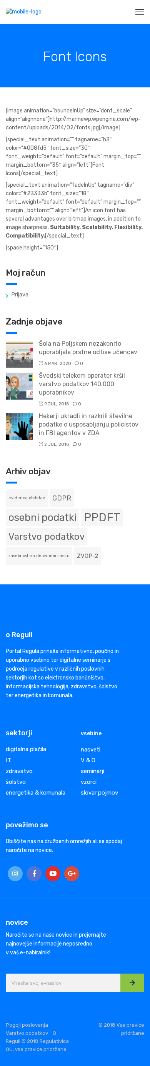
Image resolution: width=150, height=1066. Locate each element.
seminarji (92, 771)
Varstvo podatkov (46, 536)
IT (8, 760)
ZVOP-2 (87, 555)
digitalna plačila (26, 749)
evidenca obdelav (26, 497)
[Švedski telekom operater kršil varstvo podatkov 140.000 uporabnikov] (19, 386)
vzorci (89, 781)
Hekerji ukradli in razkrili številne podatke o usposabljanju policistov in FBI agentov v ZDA (88, 424)
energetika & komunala (35, 792)
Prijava (20, 294)
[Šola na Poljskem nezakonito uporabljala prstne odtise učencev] (19, 354)
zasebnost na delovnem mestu (39, 555)
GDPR (61, 498)
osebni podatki (42, 517)
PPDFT (102, 517)
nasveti (90, 749)
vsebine (91, 733)
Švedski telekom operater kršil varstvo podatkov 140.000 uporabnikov (82, 384)
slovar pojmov (99, 792)
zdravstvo (19, 771)
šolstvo (16, 781)
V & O (88, 760)
